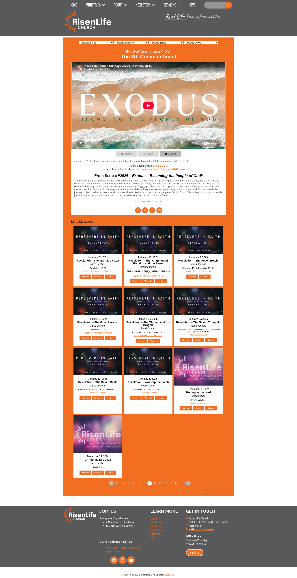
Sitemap (169, 574)
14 (176, 483)
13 (171, 483)
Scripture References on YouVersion (98, 271)
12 (165, 483)
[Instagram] (122, 560)
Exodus (124, 169)
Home (73, 5)
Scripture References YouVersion (98, 333)
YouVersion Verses (98, 393)
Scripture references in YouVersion (148, 276)
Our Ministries (158, 521)
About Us (155, 525)
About (118, 5)
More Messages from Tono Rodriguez (150, 169)
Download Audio (185, 169)
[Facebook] (114, 560)
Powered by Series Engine (214, 492)
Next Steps (143, 5)
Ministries (93, 5)
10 (155, 483)
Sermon (172, 154)
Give (192, 5)
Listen (150, 154)
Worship (128, 154)
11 (160, 483)
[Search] (228, 5)
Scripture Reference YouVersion (198, 271)
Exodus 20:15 (160, 166)
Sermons (170, 5)
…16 (182, 483)
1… (117, 483)
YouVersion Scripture (150, 201)
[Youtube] (131, 560)
